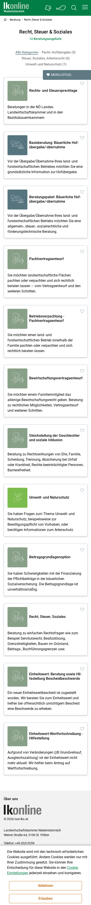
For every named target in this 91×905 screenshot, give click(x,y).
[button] (85, 7)
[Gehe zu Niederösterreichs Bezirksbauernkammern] (48, 8)
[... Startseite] (16, 8)
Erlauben (45, 898)
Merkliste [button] (61, 74)
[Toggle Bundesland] (61, 8)
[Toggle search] (74, 8)
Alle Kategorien (26, 52)
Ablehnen (45, 885)
